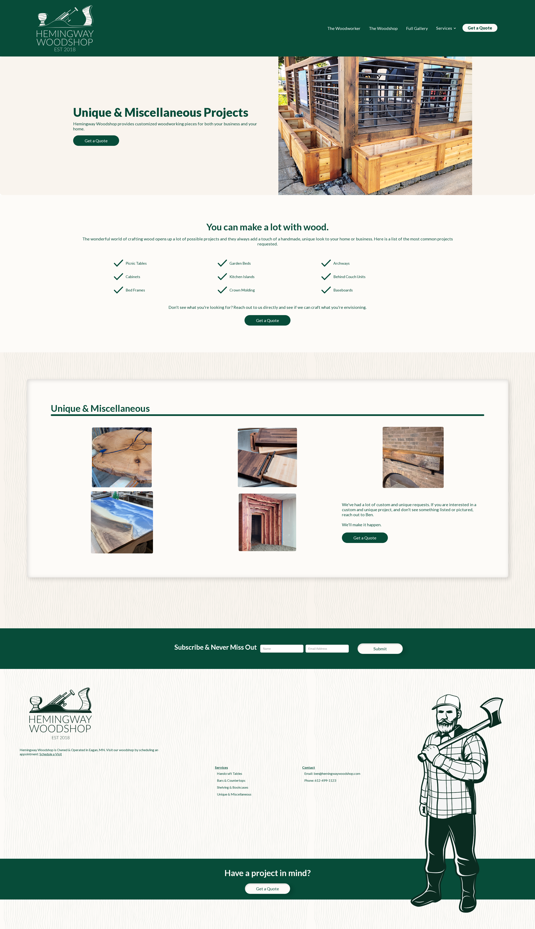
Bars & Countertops (231, 780)
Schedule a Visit (50, 754)
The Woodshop (383, 28)
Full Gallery (417, 28)
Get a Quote (480, 27)
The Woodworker (343, 28)
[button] (446, 28)
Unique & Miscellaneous (234, 794)
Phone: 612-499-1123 (320, 780)
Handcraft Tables (229, 773)
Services (444, 28)
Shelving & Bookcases (232, 787)
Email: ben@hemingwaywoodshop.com (332, 773)
